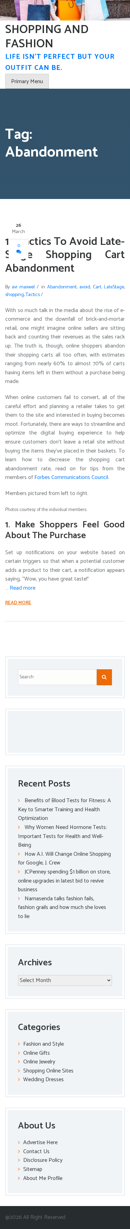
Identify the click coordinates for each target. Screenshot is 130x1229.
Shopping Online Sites (48, 1071)
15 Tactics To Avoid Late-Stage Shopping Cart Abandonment (65, 255)
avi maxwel (23, 287)
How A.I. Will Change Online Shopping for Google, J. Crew (64, 858)
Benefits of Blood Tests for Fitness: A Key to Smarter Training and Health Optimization (64, 809)
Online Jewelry (39, 1062)
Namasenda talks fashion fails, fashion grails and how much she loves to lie (62, 907)
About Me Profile (42, 1178)
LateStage (114, 287)
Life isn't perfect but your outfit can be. (60, 62)
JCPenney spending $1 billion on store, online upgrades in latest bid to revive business (64, 880)
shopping (14, 295)
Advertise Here (40, 1142)
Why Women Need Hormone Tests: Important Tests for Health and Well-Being (62, 836)
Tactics (33, 295)
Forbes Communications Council (71, 477)
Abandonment (62, 287)
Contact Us (36, 1151)
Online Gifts (36, 1053)
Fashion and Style (43, 1044)
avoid (84, 287)
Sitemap (32, 1169)
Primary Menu (27, 81)
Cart (97, 287)
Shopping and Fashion (46, 37)
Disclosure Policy (42, 1160)
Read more (22, 588)
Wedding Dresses (43, 1079)
